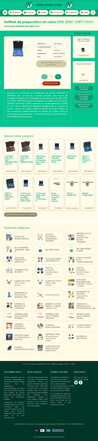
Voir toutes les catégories (84, 105)
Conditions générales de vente (39, 364)
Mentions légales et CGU (60, 364)
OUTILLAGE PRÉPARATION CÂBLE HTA (21, 26)
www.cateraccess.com (61, 386)
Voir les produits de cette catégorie (21, 214)
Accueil (25, 364)
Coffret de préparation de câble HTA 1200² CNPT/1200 (48, 22)
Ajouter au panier (51, 83)
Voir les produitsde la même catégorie (84, 97)
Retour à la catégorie (84, 88)
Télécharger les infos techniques (52, 64)
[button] (29, 12)
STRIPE (67, 390)
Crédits (73, 364)
